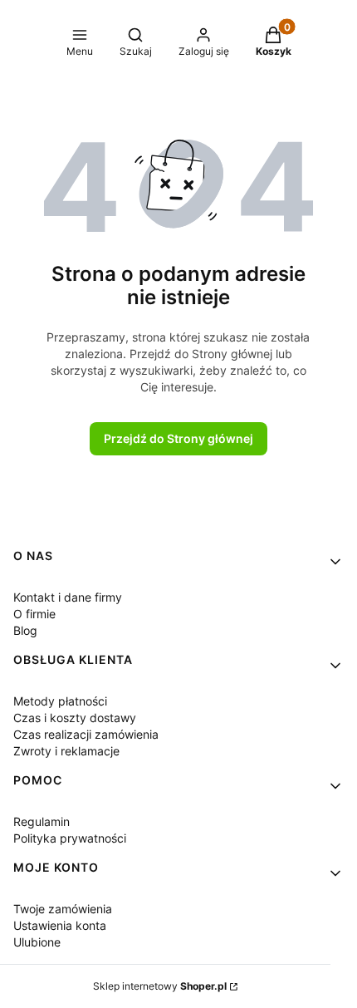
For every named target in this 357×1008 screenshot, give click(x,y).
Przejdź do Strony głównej (178, 438)
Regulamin (41, 821)
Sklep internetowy (160, 986)
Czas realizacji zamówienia (86, 734)
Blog (25, 630)
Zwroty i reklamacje (66, 751)
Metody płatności (60, 701)
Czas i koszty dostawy (74, 718)
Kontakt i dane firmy (67, 597)
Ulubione (37, 942)
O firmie (34, 614)
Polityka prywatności (69, 838)
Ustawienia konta (59, 925)
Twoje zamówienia (62, 909)
